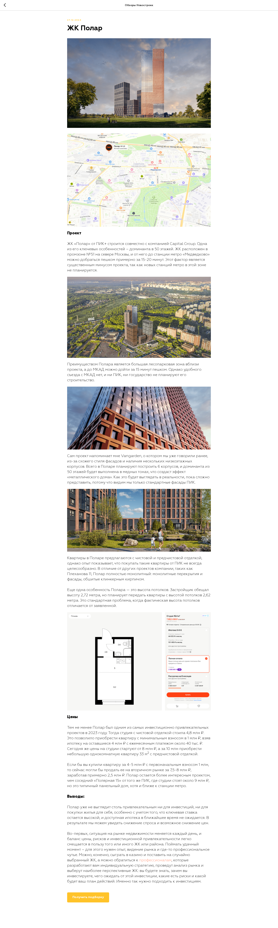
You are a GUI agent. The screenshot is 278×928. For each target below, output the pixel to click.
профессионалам (155, 860)
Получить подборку (88, 897)
